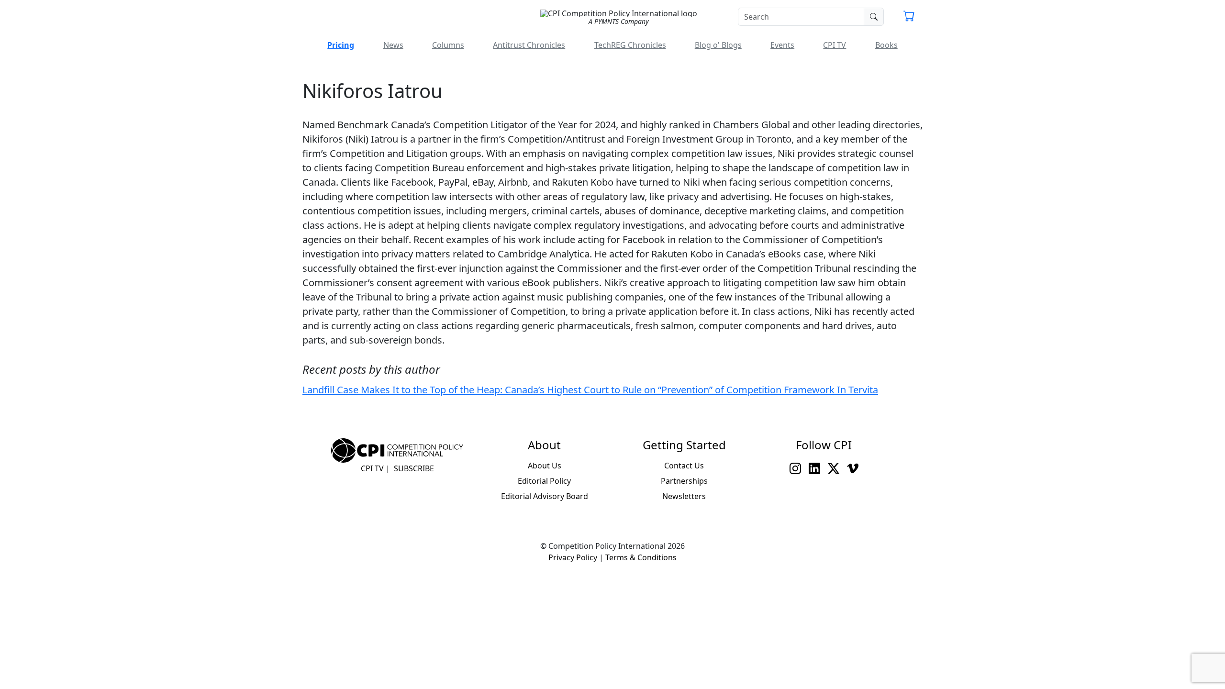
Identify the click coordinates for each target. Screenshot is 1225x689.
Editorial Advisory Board (544, 496)
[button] (909, 17)
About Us (544, 465)
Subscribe (414, 468)
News (393, 45)
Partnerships (684, 481)
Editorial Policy (544, 481)
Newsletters (684, 496)
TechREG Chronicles (630, 45)
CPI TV (834, 45)
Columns (448, 45)
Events (782, 45)
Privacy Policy (572, 557)
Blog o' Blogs (718, 45)
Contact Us (684, 465)
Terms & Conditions (641, 557)
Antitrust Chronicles (529, 45)
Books (886, 45)
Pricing (340, 45)
